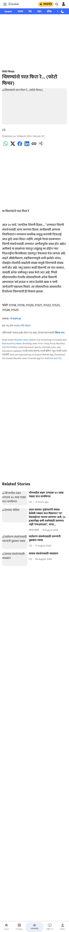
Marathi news (21, 340)
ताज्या (20, 11)
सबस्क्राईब (47, 4)
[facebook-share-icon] (20, 145)
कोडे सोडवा (25, 326)
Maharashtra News (12, 343)
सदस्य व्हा (16, 319)
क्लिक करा (60, 333)
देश (30, 11)
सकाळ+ (62, 929)
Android (49, 358)
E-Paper (19, 929)
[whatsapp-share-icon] (5, 145)
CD (3, 130)
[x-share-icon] (13, 145)
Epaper (8, 11)
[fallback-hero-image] (14, 498)
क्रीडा (49, 11)
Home (6, 929)
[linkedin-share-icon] (27, 145)
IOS (60, 358)
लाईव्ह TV (49, 929)
